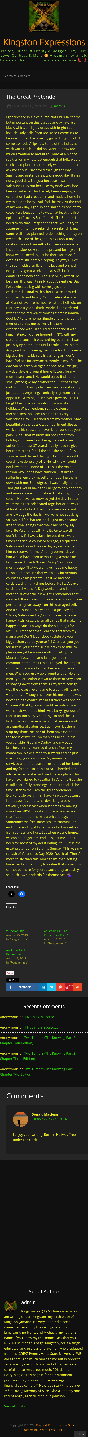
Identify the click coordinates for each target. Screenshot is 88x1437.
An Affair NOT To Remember (17, 952)
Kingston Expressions (44, 41)
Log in (61, 1430)
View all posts (14, 1406)
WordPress (47, 1430)
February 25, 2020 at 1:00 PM (50, 1119)
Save (71, 985)
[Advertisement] (44, 1213)
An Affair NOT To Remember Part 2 (56, 933)
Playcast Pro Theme (49, 1425)
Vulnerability (15, 931)
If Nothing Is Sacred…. (41, 1017)
